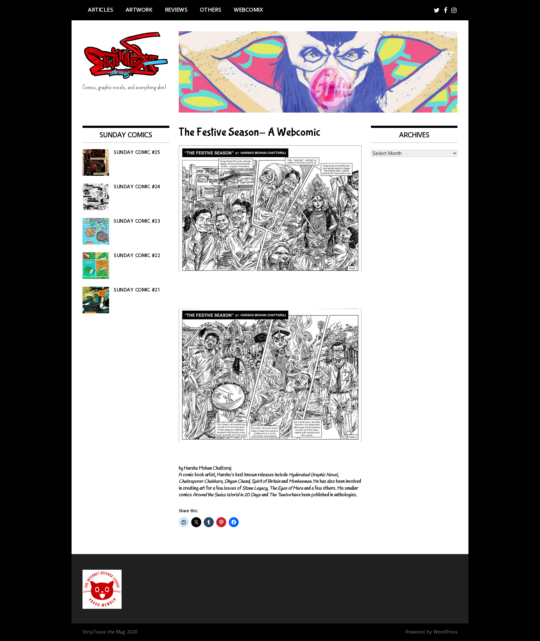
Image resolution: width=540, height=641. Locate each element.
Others (211, 10)
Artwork (139, 10)
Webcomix (248, 10)
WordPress (445, 632)
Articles (100, 10)
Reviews (176, 10)
